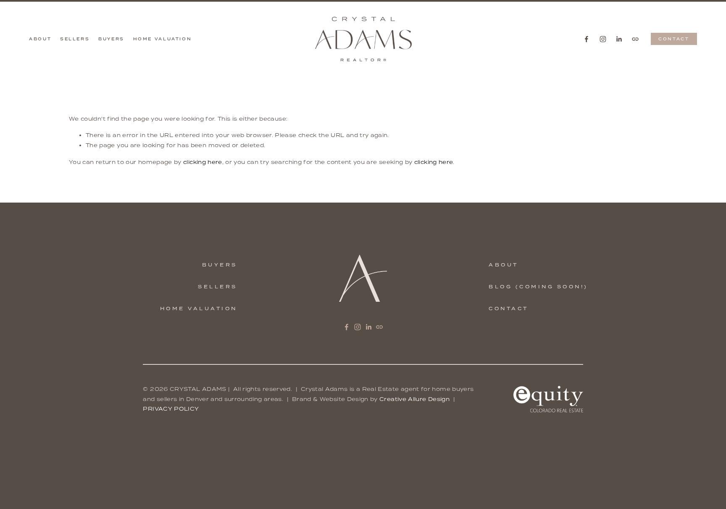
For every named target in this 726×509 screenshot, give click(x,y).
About (40, 39)
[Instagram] (603, 39)
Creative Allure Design (414, 399)
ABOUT (503, 264)
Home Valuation (162, 39)
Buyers (111, 39)
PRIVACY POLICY (171, 408)
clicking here (202, 162)
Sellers (74, 39)
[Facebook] (586, 39)
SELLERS (217, 286)
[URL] (635, 39)
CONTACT (673, 39)
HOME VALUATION (198, 308)
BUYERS (219, 264)
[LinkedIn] (619, 39)
